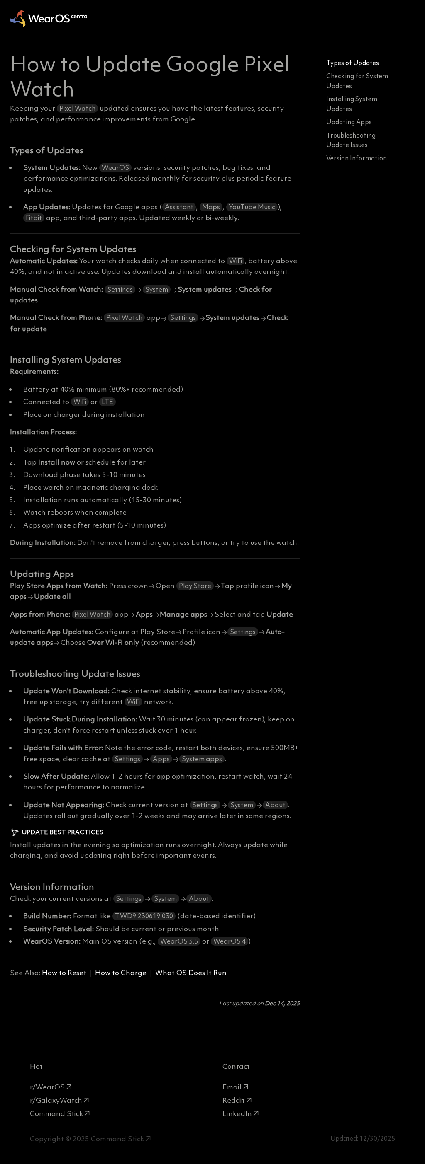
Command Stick (56, 1113)
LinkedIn (237, 1113)
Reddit (233, 1100)
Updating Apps (349, 122)
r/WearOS (47, 1086)
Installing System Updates (351, 104)
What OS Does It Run (191, 972)
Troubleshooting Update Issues (351, 140)
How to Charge (121, 972)
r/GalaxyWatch (56, 1100)
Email (232, 1086)
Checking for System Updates (357, 81)
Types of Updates (352, 63)
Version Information (356, 158)
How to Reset (64, 972)
